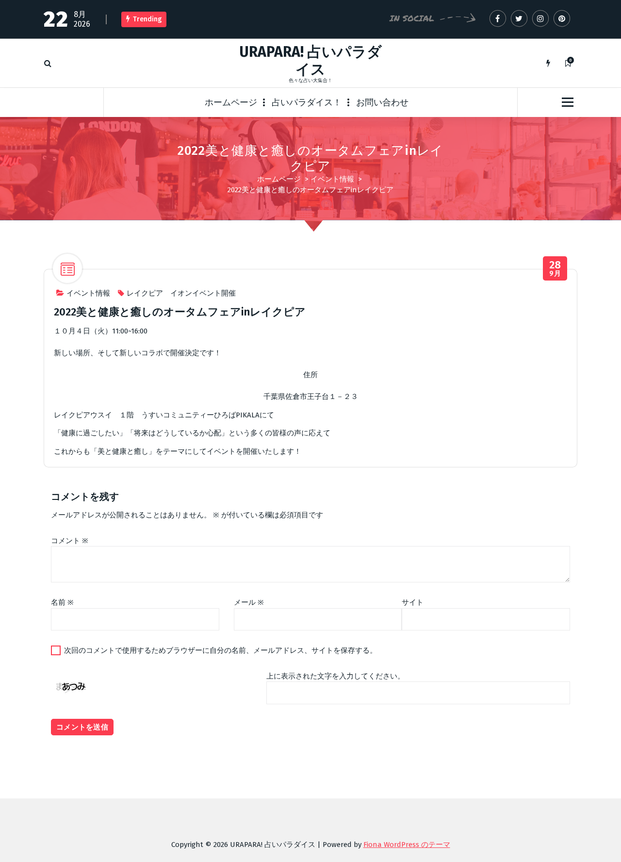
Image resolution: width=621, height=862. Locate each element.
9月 (555, 269)
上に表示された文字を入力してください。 (335, 676)
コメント (69, 540)
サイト (413, 602)
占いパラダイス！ (307, 102)
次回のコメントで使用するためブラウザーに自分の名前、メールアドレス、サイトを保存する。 (220, 650)
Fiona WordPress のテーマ (406, 844)
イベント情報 (332, 179)
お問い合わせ (382, 102)
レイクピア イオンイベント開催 (181, 293)
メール (249, 602)
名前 (62, 602)
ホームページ (231, 102)
